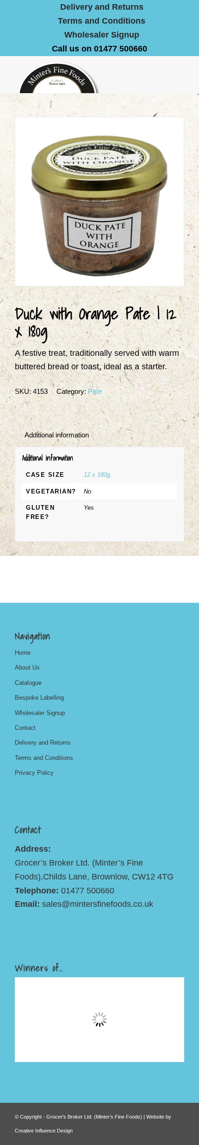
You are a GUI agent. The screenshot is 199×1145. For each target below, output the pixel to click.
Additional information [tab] (57, 435)
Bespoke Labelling (39, 697)
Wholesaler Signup (101, 34)
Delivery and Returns (43, 742)
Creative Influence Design (44, 1130)
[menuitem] (102, 7)
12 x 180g (97, 474)
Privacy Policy (34, 772)
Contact (25, 727)
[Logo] (82, 74)
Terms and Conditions (101, 20)
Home (23, 652)
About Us (27, 667)
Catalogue (28, 682)
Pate (95, 391)
